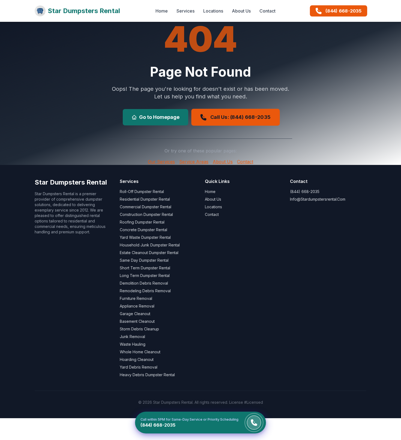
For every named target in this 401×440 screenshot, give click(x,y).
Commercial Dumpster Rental (145, 206)
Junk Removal (132, 336)
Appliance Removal (137, 306)
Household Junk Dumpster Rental (150, 245)
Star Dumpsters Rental (84, 11)
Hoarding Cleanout (137, 359)
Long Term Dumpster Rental (145, 275)
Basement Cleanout (137, 321)
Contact (267, 11)
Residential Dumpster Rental (145, 199)
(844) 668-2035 (343, 11)
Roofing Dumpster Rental (142, 222)
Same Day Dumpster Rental (144, 260)
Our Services (161, 161)
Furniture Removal (136, 298)
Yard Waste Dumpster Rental (145, 237)
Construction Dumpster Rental (146, 214)
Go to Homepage (159, 117)
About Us (241, 11)
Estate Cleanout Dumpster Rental (149, 252)
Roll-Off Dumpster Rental (142, 191)
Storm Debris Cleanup (139, 329)
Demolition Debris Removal (144, 283)
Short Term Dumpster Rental (145, 268)
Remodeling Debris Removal (145, 290)
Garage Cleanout (135, 313)
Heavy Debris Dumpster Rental (147, 374)
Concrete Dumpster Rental (143, 229)
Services (185, 11)
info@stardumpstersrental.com (317, 199)
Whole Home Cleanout (140, 351)
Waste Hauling (132, 344)
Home (161, 11)
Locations (213, 11)
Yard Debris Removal (138, 367)
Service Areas (193, 161)
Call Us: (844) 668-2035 (240, 117)
